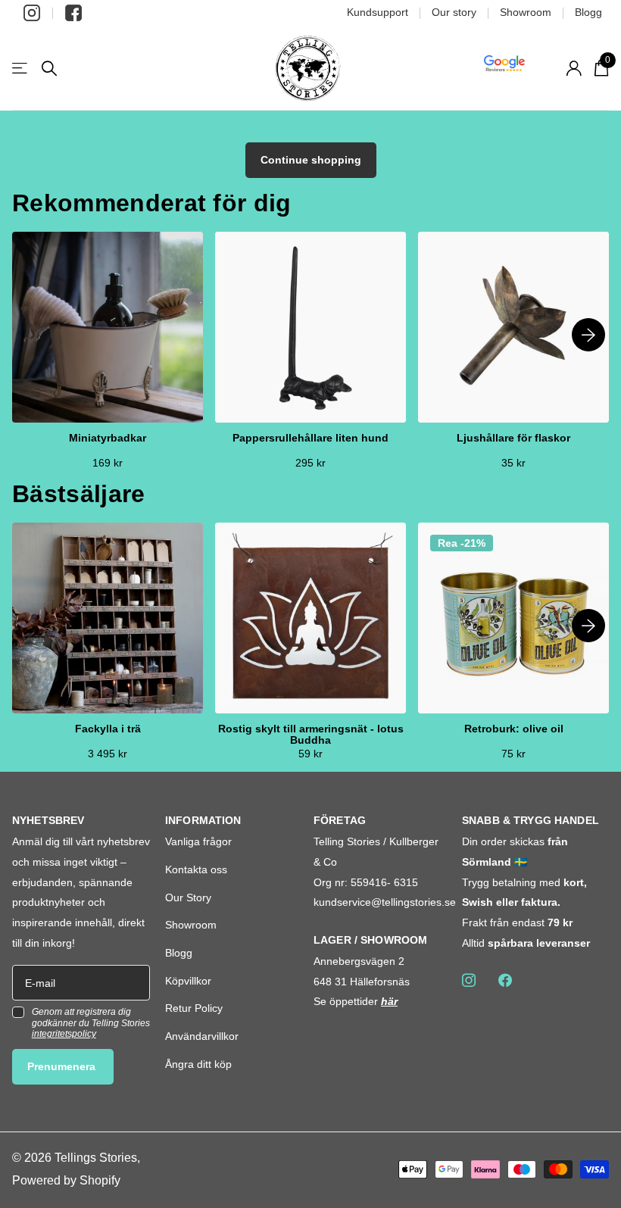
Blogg (588, 12)
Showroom (525, 12)
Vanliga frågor (198, 841)
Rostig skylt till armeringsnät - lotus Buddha (311, 734)
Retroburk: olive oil (513, 729)
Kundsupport (377, 12)
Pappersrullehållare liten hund (310, 438)
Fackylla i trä (108, 729)
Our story (454, 12)
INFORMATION (203, 820)
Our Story (188, 897)
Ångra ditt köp (198, 1064)
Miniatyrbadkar (107, 438)
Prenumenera (62, 1066)
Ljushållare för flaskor (513, 438)
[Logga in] (574, 69)
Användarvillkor (202, 1036)
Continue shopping (311, 160)
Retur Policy (194, 1008)
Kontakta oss (196, 869)
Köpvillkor (188, 981)
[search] (49, 69)
